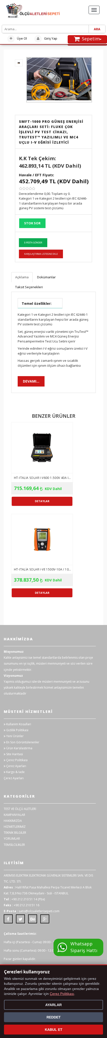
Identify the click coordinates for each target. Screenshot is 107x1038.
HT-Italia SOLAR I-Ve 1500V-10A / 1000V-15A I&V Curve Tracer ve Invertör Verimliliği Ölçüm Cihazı (43, 569)
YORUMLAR (12, 838)
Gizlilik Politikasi (16, 730)
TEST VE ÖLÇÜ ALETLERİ (20, 809)
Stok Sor (32, 223)
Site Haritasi (14, 754)
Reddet (54, 1017)
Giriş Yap (50, 38)
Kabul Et (53, 1030)
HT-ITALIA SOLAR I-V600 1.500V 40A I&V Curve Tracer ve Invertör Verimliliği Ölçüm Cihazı (43, 478)
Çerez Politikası (16, 760)
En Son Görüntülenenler (22, 742)
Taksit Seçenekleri (29, 287)
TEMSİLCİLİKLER (14, 845)
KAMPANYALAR (14, 815)
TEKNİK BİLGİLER (15, 832)
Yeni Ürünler (14, 736)
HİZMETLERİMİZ (15, 827)
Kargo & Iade (15, 772)
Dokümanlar (46, 277)
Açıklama (22, 277)
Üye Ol (21, 38)
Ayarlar (53, 1005)
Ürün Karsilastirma (18, 748)
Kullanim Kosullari (18, 724)
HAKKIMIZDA (13, 821)
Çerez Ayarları (15, 766)
